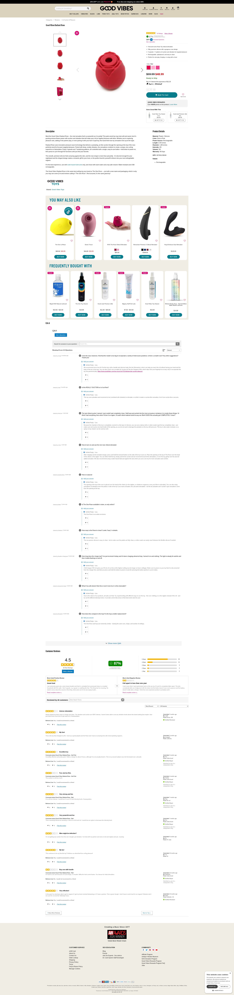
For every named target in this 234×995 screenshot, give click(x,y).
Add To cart (163, 95)
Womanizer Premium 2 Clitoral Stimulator (145, 244)
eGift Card (72, 951)
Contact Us (72, 955)
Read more (217, 983)
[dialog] (218, 982)
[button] (142, 70)
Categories (49, 20)
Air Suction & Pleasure (68, 20)
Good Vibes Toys (58, 189)
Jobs (143, 965)
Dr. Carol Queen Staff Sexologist (113, 958)
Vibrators (57, 20)
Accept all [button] (212, 986)
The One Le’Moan (60, 244)
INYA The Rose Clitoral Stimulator (117, 244)
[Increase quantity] (154, 89)
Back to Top (146, 913)
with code (101, 2)
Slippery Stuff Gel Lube (128, 304)
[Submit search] (177, 344)
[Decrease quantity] (147, 89)
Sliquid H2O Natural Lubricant (58, 304)
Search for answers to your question (65, 344)
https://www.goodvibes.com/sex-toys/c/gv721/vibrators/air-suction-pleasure (120, 371)
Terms (71, 964)
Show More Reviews (54, 913)
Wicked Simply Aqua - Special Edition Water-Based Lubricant (176, 304)
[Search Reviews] (122, 699)
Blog (104, 951)
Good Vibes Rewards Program (152, 961)
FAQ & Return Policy (76, 966)
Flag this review (61, 724)
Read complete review (53, 692)
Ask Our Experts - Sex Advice (112, 955)
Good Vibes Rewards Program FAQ (153, 963)
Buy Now (60, 257)
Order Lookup (73, 958)
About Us (72, 953)
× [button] (230, 973)
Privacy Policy (73, 962)
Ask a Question (150, 42)
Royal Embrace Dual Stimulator (173, 244)
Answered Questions (158, 39)
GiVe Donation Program (149, 959)
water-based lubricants (74, 165)
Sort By (164, 350)
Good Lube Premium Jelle (105, 304)
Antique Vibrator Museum (150, 957)
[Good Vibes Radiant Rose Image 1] (109, 70)
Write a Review (168, 33)
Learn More (173, 104)
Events (105, 953)
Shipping (72, 960)
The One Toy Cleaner (82, 304)
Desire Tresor (89, 244)
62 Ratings (160, 33)
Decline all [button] (224, 986)
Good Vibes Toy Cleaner (152, 304)
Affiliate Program (147, 954)
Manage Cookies (74, 969)
